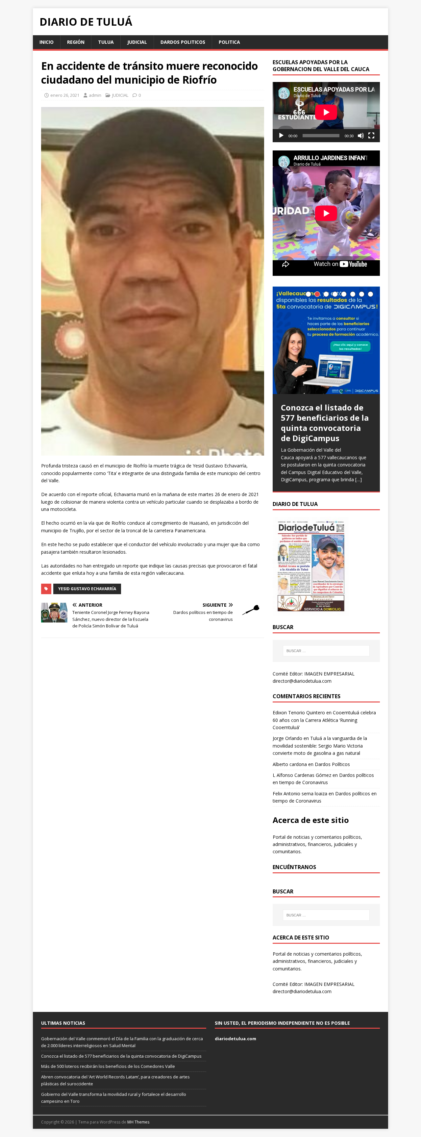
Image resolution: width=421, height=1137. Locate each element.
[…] (358, 479)
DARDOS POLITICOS (183, 42)
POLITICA (229, 42)
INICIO (46, 42)
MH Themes (138, 1122)
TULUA (106, 42)
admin (95, 95)
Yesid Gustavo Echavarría (87, 589)
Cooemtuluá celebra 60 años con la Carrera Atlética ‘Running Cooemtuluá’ (324, 719)
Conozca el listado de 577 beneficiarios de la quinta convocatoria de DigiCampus (121, 1056)
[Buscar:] (326, 650)
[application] (326, 112)
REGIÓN (76, 42)
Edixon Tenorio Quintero (299, 712)
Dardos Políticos (332, 764)
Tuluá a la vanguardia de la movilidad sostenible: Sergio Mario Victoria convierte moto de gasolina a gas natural (320, 745)
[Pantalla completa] (371, 135)
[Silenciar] (361, 135)
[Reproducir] (281, 135)
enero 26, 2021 (64, 95)
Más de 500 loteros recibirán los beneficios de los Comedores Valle (108, 1066)
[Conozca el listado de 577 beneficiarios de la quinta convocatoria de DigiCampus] (326, 340)
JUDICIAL (137, 42)
